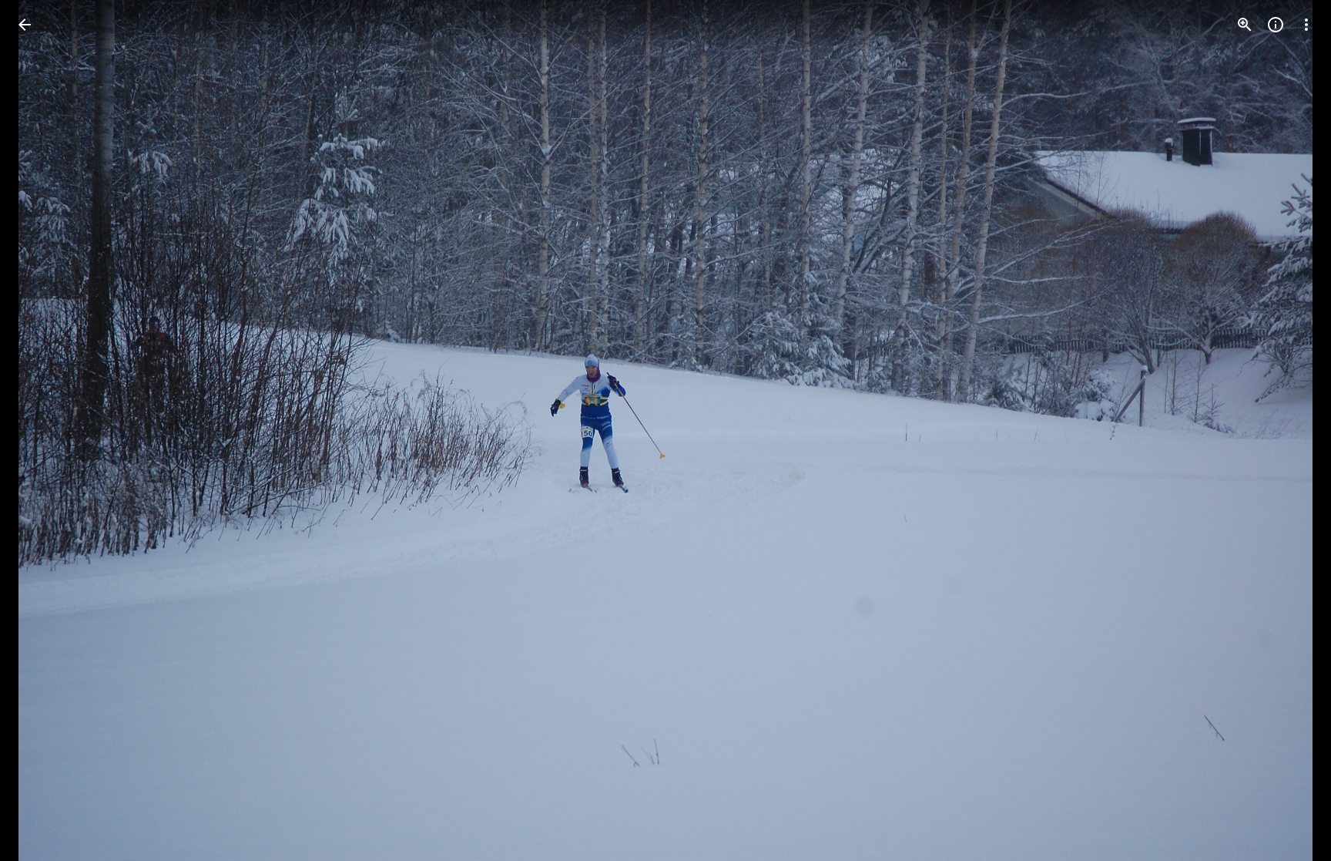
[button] (43, 430)
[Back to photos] (24, 24)
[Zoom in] (1244, 24)
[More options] (1306, 24)
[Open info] (1275, 24)
